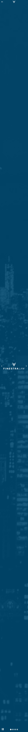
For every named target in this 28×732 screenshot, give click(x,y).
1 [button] (10, 729)
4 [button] (17, 729)
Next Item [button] (26, 366)
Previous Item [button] (1, 366)
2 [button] (13, 729)
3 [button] (15, 729)
